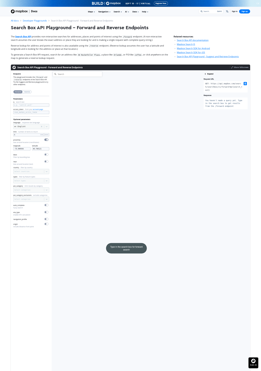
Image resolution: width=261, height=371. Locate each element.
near (15, 161)
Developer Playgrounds (35, 20)
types (15, 177)
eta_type (16, 212)
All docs (15, 20)
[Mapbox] (19, 11)
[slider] (44, 135)
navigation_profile (20, 219)
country (16, 167)
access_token (18, 109)
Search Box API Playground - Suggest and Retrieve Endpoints (208, 56)
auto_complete (18, 205)
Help (144, 11)
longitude (16, 146)
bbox (15, 155)
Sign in (234, 11)
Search (117, 11)
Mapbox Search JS (186, 44)
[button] (227, 11)
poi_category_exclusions (22, 195)
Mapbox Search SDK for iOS (191, 52)
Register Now (161, 3)
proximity (16, 140)
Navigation (103, 11)
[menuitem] (227, 11)
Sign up (245, 11)
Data (134, 11)
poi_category (18, 186)
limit (15, 132)
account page (38, 109)
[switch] (46, 139)
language (16, 122)
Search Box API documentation (193, 40)
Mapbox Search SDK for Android (193, 48)
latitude (35, 146)
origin (15, 224)
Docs (34, 11)
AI (126, 11)
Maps (90, 11)
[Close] (258, 3)
